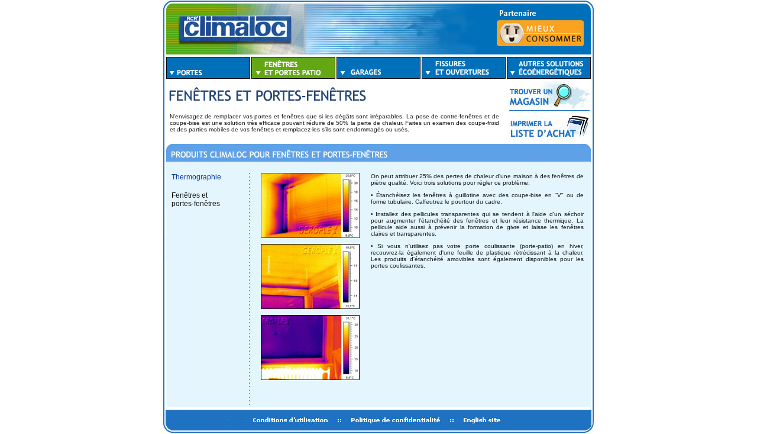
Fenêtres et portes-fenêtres (196, 199)
